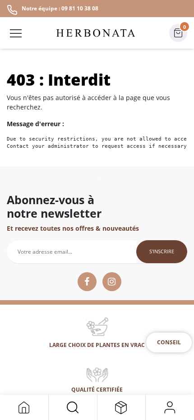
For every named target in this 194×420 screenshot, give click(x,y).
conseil (169, 342)
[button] (73, 407)
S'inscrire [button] (161, 251)
